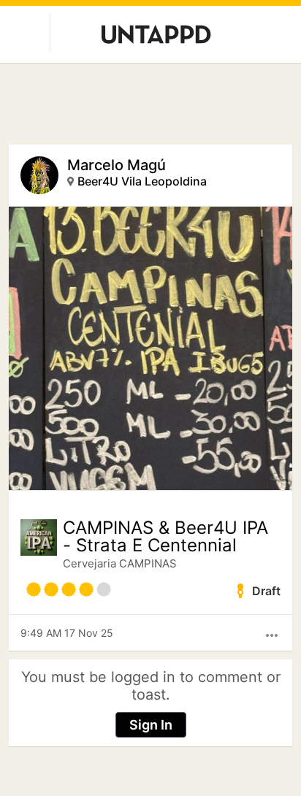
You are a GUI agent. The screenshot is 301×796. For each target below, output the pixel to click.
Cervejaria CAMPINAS (120, 563)
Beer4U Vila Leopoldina (142, 181)
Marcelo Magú (116, 165)
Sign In (150, 724)
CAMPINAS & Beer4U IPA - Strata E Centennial (165, 536)
